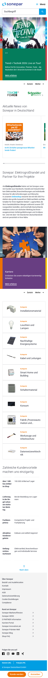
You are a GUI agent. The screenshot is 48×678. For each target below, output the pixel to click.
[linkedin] (18, 656)
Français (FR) (20, 665)
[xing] (23, 656)
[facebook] (3, 656)
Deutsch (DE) (6, 665)
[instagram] (8, 656)
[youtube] (13, 656)
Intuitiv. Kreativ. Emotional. (14, 145)
